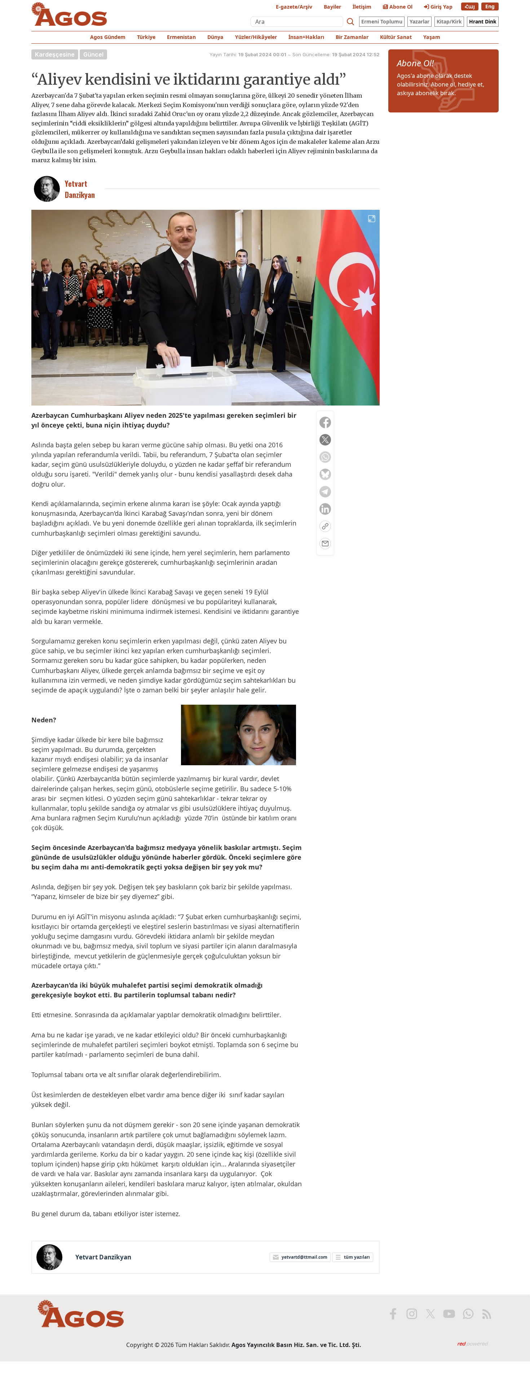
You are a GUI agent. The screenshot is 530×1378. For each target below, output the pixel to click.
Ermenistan (181, 37)
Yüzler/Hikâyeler (256, 37)
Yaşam (431, 37)
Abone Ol (400, 6)
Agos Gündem (107, 37)
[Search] (350, 22)
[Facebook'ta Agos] (393, 1313)
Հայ (470, 6)
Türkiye (146, 37)
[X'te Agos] (430, 1313)
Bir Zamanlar (352, 37)
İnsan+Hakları (306, 37)
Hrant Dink (482, 21)
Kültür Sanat (396, 37)
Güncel (93, 54)
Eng (490, 6)
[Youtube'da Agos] (449, 1313)
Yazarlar (419, 21)
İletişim (362, 6)
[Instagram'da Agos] (411, 1313)
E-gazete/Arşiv (294, 6)
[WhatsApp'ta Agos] (468, 1313)
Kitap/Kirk (449, 21)
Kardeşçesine (55, 54)
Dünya (215, 37)
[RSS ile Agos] (486, 1313)
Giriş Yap (440, 6)
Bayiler (332, 6)
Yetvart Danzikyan (103, 1257)
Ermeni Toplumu (381, 21)
